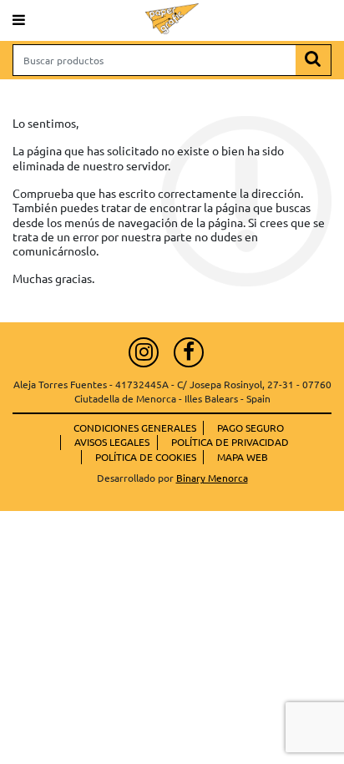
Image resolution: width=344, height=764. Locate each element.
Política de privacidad (230, 441)
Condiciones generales (134, 427)
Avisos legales (111, 441)
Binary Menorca (212, 477)
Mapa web (242, 456)
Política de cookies (145, 456)
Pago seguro (250, 427)
